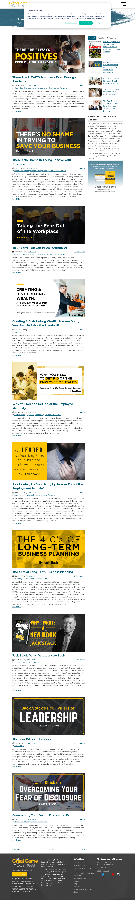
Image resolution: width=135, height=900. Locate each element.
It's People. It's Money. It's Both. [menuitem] (82, 869)
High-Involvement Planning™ (35, 579)
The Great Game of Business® (26, 662)
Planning (18, 579)
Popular (101, 38)
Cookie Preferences (71, 23)
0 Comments (79, 168)
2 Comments (79, 86)
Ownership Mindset (53, 415)
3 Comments (79, 252)
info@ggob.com (103, 871)
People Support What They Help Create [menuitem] (83, 874)
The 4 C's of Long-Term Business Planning (42, 572)
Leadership (19, 332)
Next (83, 849)
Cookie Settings (19, 874)
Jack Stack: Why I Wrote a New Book (38, 655)
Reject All (100, 23)
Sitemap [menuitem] (76, 892)
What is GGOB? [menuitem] (79, 865)
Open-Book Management (25, 88)
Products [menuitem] (76, 887)
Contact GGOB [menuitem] (78, 863)
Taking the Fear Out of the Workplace (39, 247)
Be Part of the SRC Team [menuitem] (82, 889)
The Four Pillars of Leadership (33, 739)
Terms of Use (17, 870)
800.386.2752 (102, 868)
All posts (50, 849)
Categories (111, 38)
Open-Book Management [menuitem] (82, 878)
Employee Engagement (24, 415)
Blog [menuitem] (75, 884)
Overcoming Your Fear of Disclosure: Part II (43, 815)
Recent (92, 38)
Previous (16, 849)
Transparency (42, 88)
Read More (16, 111)
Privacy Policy (28, 870)
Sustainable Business (57, 171)
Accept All (86, 23)
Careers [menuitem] (76, 881)
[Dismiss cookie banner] (107, 7)
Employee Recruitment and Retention (40, 495)
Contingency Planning (57, 88)
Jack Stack (31, 86)
